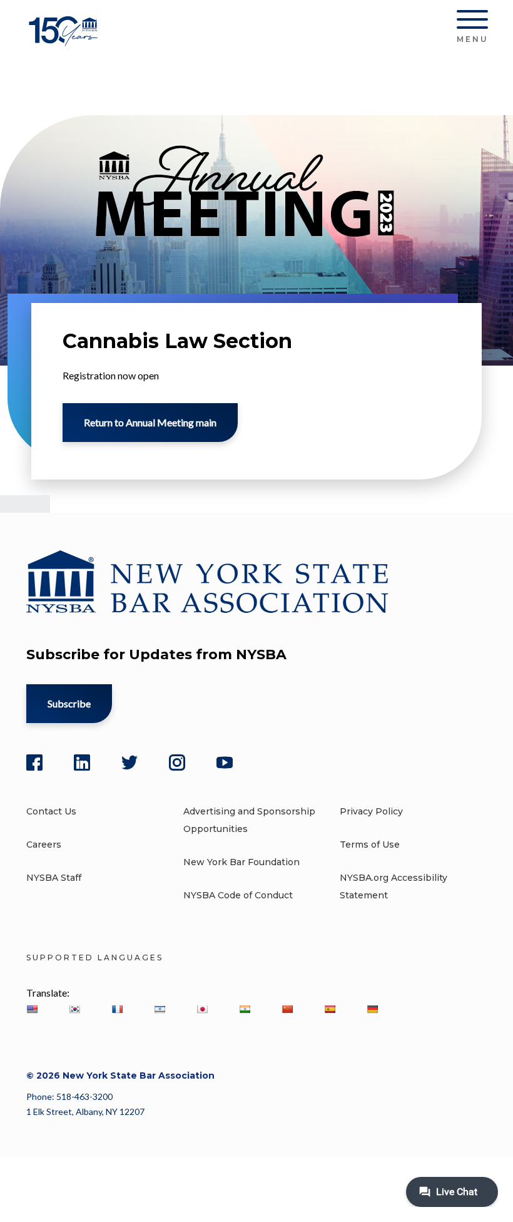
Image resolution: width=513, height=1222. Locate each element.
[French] (117, 1009)
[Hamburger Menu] (472, 22)
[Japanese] (202, 1009)
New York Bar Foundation (241, 862)
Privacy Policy (371, 811)
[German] (372, 1009)
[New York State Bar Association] (65, 40)
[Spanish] (329, 1009)
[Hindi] (244, 1009)
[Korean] (74, 1009)
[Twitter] (129, 762)
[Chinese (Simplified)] (287, 1009)
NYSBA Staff (53, 877)
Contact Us (51, 811)
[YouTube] (224, 762)
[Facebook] (34, 762)
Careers (43, 844)
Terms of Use (370, 844)
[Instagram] (177, 762)
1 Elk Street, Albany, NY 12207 (85, 1111)
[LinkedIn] (82, 762)
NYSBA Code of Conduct (238, 895)
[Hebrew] (159, 1009)
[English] (32, 1009)
